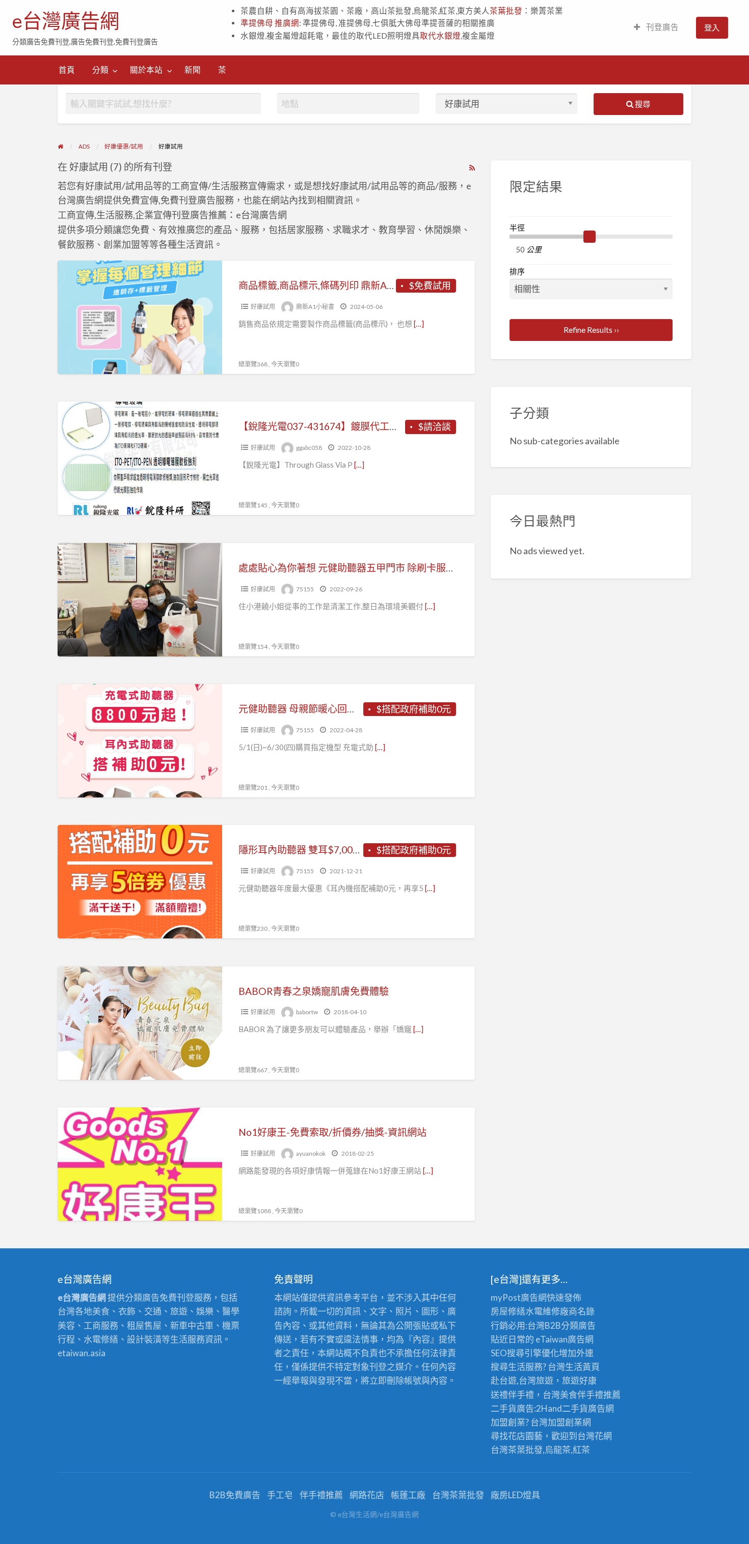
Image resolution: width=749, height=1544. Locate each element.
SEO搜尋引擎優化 (525, 1353)
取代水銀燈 (440, 35)
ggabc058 (309, 447)
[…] (419, 323)
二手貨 (575, 1408)
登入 (711, 27)
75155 (305, 589)
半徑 (517, 227)
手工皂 (280, 1495)
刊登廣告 (662, 27)
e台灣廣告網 (65, 21)
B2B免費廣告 (234, 1495)
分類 (100, 69)
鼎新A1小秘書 (315, 306)
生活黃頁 (582, 1366)
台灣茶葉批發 (517, 1449)
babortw (307, 1012)
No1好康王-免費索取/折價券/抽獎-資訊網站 (332, 1132)
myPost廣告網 (519, 1297)
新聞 (192, 69)
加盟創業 (565, 1422)
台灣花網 (594, 1436)
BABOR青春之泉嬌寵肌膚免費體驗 (313, 991)
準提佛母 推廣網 (269, 22)
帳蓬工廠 (408, 1495)
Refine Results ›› (591, 329)
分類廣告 (578, 1325)
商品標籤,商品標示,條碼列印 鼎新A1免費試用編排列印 (354, 285)
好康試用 (263, 306)
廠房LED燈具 (515, 1495)
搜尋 (641, 103)
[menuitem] (656, 28)
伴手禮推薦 (321, 1495)
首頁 (67, 69)
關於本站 (146, 69)
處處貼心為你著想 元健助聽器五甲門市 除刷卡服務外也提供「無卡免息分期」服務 (414, 568)
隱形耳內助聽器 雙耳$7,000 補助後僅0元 (326, 849)
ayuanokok (311, 1153)
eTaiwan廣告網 (565, 1339)
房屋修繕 (508, 1311)
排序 (517, 271)
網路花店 (367, 1495)
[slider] (589, 237)
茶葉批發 (506, 10)
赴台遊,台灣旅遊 (522, 1380)
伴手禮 (590, 1394)
